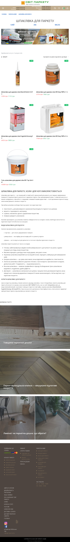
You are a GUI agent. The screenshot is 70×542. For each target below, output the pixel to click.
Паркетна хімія (13, 14)
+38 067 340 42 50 (46, 6)
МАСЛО (57, 25)
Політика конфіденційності (35, 541)
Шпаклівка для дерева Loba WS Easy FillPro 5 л (52, 136)
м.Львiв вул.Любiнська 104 (10, 530)
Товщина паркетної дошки (17, 342)
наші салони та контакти (33, 4)
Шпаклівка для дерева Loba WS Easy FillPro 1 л (52, 92)
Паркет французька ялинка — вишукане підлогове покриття (30, 386)
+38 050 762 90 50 (46, 8)
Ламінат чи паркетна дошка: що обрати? (24, 433)
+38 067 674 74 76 (20, 7)
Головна (4, 14)
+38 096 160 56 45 (46, 9)
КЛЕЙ (12, 25)
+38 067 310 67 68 (20, 9)
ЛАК (35, 25)
